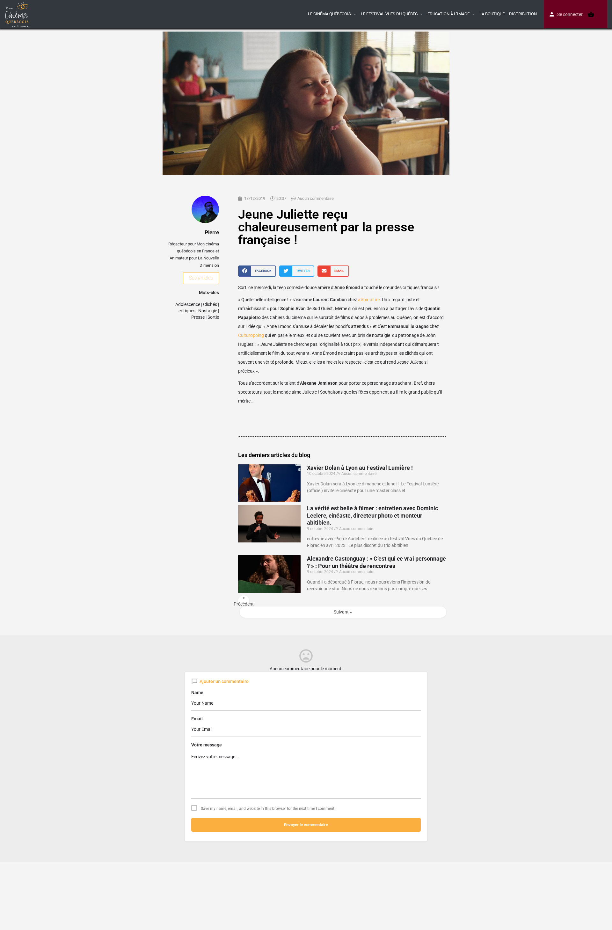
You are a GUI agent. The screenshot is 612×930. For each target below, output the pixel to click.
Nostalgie (207, 310)
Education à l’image (448, 13)
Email (197, 718)
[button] (257, 271)
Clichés (210, 304)
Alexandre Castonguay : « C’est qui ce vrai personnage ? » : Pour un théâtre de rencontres (376, 562)
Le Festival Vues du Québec (389, 13)
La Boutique (492, 13)
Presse (198, 317)
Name (197, 692)
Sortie (213, 317)
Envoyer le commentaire (306, 824)
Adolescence (187, 304)
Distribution (523, 13)
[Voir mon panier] (590, 14)
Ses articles (201, 278)
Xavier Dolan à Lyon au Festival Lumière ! (360, 467)
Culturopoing (251, 335)
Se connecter (570, 14)
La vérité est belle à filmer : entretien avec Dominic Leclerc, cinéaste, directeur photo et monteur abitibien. (372, 515)
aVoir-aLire (369, 299)
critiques (186, 310)
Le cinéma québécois (329, 13)
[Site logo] (18, 13)
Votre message (206, 744)
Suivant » (343, 611)
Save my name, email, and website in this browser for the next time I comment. (268, 808)
